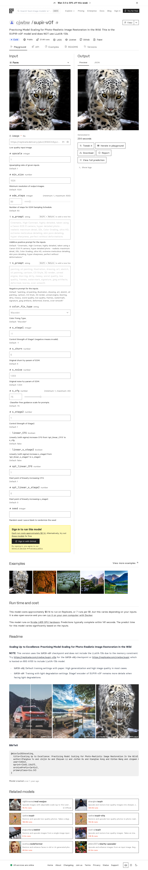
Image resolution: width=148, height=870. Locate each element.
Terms (88, 865)
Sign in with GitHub (27, 541)
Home (50, 865)
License (72, 39)
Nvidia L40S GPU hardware (45, 622)
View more (124, 563)
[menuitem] (70, 11)
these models (18, 536)
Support (115, 865)
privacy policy (36, 548)
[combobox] (38, 11)
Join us (79, 865)
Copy (129, 22)
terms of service (19, 548)
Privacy (96, 865)
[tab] (83, 63)
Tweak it (87, 145)
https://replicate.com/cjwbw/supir (111, 657)
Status (106, 865)
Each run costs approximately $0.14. (29, 533)
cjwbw (23, 22)
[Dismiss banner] (137, 3)
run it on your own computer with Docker (69, 615)
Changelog (68, 865)
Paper (99, 39)
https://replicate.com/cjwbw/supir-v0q (35, 657)
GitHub (86, 39)
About (58, 865)
